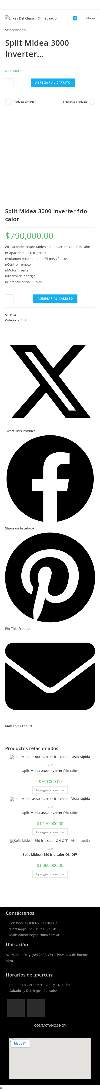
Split (24, 320)
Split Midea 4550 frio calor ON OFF (50, 854)
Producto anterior (24, 102)
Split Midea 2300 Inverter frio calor (50, 770)
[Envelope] (36, 1008)
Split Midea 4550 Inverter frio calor (50, 812)
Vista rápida (80, 757)
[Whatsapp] (16, 1008)
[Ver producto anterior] (8, 101)
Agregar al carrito (53, 83)
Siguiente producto (75, 102)
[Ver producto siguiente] (92, 101)
